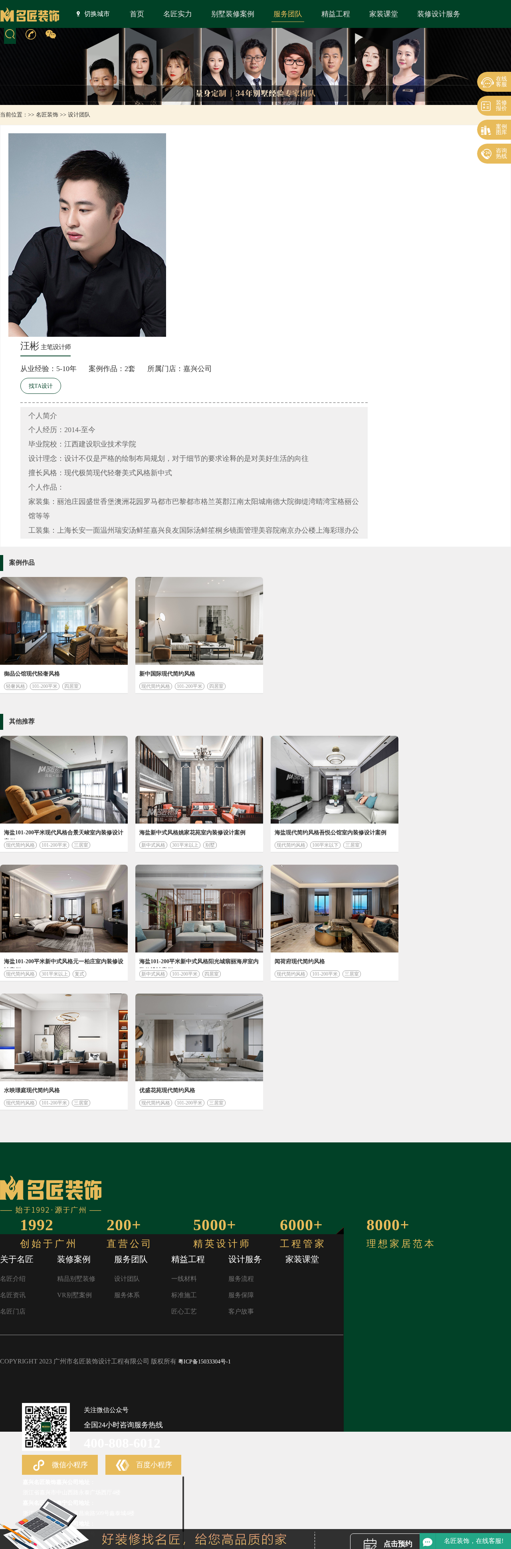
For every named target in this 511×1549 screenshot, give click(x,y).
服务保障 (241, 1295)
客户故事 (241, 1311)
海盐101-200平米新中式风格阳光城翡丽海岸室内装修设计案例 (199, 963)
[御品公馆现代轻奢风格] (64, 621)
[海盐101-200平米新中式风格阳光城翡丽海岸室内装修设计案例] (199, 908)
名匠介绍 (13, 1278)
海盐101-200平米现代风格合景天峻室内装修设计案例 (63, 834)
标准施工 (184, 1295)
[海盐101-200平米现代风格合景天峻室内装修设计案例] (64, 780)
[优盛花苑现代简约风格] (199, 1037)
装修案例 (74, 1259)
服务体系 (127, 1295)
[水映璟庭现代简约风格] (64, 1037)
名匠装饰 (47, 115)
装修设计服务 (438, 14)
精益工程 (335, 14)
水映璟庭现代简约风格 (32, 1090)
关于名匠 (17, 1259)
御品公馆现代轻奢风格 (32, 674)
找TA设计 (41, 386)
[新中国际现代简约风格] (199, 621)
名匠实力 (177, 14)
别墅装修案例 (232, 14)
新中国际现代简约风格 (167, 674)
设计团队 (79, 115)
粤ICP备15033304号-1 (204, 1362)
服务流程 (241, 1278)
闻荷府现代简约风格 (300, 961)
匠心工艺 (184, 1311)
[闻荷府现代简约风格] (334, 908)
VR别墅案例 (74, 1295)
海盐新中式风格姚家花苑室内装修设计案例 (192, 833)
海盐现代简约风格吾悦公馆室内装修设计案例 (330, 833)
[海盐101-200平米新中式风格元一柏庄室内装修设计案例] (64, 908)
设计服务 (245, 1259)
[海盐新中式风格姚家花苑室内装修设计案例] (199, 780)
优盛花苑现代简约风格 (167, 1090)
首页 (137, 14)
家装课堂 (383, 14)
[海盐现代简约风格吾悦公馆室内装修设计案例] (334, 780)
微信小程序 (69, 1465)
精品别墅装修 (76, 1278)
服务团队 (287, 14)
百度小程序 (153, 1465)
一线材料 (184, 1278)
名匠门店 (13, 1311)
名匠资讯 (13, 1295)
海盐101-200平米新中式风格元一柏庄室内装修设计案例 (63, 963)
